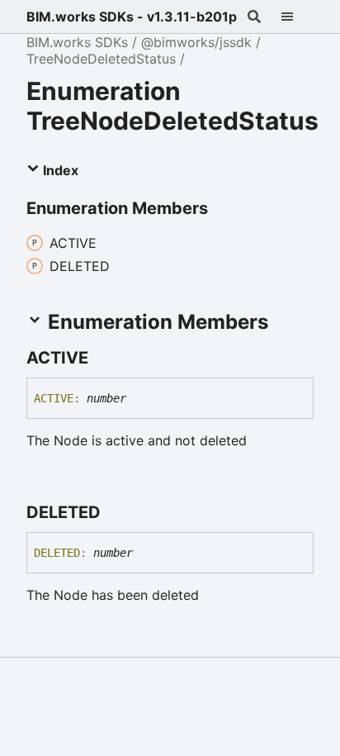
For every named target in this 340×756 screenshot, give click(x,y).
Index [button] (59, 170)
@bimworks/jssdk (196, 42)
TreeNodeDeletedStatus (101, 58)
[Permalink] (103, 357)
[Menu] (297, 16)
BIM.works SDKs (77, 42)
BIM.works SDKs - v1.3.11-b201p (131, 16)
